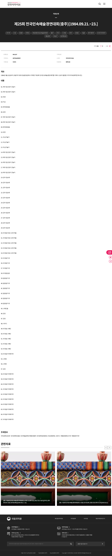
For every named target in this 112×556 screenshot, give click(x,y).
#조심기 (55, 36)
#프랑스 (77, 33)
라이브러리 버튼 (109, 252)
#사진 (14, 33)
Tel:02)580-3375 (42, 553)
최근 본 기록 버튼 (110, 261)
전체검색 (100, 4)
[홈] (14, 1)
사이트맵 (86, 518)
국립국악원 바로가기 (100, 518)
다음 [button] (109, 447)
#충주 (52, 33)
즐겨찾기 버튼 (110, 257)
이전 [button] (106, 447)
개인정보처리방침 (59, 518)
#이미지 (8, 33)
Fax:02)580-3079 (54, 553)
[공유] (110, 46)
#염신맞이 (47, 36)
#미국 (58, 33)
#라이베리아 (91, 33)
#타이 (70, 33)
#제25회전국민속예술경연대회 (40, 33)
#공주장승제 (63, 36)
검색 (71, 544)
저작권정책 (73, 518)
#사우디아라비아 (101, 33)
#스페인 (64, 33)
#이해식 (27, 33)
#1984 (21, 33)
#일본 (83, 33)
